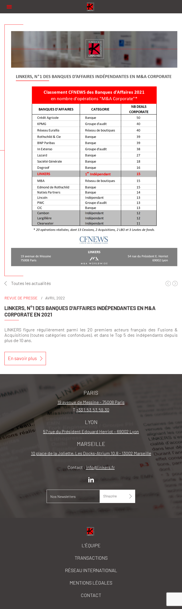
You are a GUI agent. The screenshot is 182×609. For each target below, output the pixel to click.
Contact (91, 595)
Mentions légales (91, 582)
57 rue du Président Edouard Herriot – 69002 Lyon (91, 431)
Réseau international (91, 570)
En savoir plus (22, 358)
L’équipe (91, 545)
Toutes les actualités (31, 283)
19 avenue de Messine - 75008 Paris (91, 402)
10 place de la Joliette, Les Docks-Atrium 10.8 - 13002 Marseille (91, 453)
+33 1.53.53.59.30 (92, 409)
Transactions (91, 558)
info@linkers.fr (100, 467)
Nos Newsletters (63, 496)
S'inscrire (110, 496)
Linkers (91, 4)
